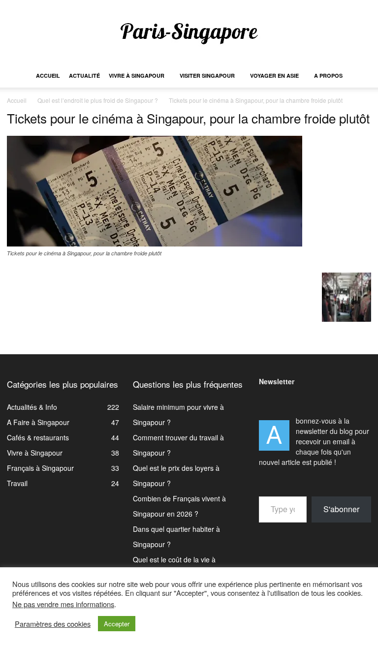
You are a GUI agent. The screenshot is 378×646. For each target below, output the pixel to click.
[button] (359, 76)
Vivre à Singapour (136, 75)
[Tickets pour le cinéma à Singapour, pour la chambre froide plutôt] (154, 243)
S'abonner (341, 509)
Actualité (84, 75)
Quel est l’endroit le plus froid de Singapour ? (97, 100)
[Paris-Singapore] (189, 33)
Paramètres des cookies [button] (53, 623)
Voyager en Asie (274, 75)
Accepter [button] (116, 623)
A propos (328, 75)
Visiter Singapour (207, 75)
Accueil (48, 75)
